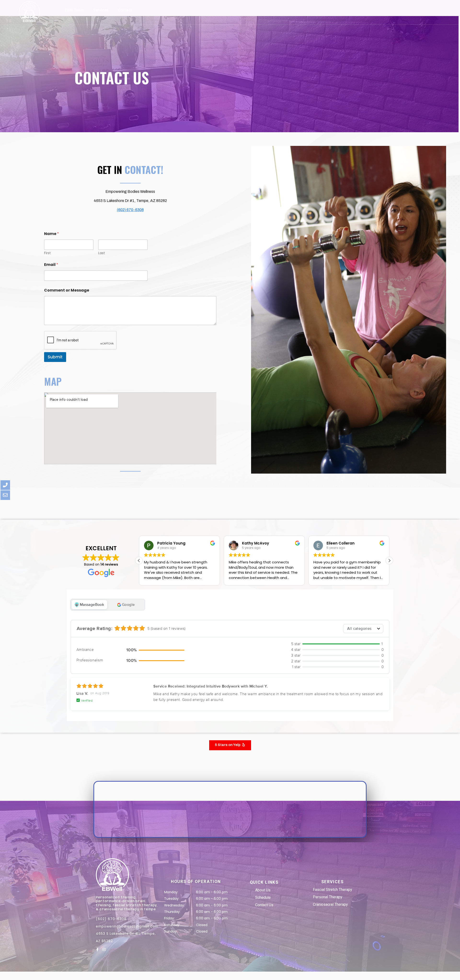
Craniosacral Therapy (330, 904)
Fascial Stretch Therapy (332, 889)
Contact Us (264, 905)
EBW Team (74, 10)
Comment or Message (66, 290)
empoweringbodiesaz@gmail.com (127, 926)
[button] (389, 560)
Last (101, 253)
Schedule (263, 897)
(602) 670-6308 (130, 210)
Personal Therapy (327, 897)
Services (101, 10)
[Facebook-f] (97, 949)
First (47, 253)
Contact (125, 10)
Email (51, 264)
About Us (262, 890)
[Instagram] (104, 949)
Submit (55, 357)
